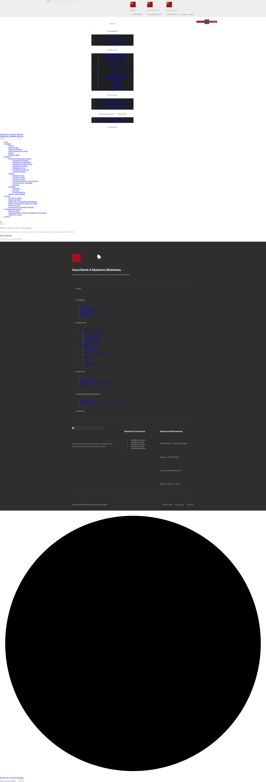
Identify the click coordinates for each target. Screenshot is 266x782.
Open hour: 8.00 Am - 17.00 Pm (170, 484)
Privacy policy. (168, 505)
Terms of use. (179, 505)
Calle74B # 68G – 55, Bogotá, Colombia (173, 443)
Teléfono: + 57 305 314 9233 (169, 457)
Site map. (190, 505)
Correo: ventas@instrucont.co (170, 470)
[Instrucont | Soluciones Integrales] (11, 134)
